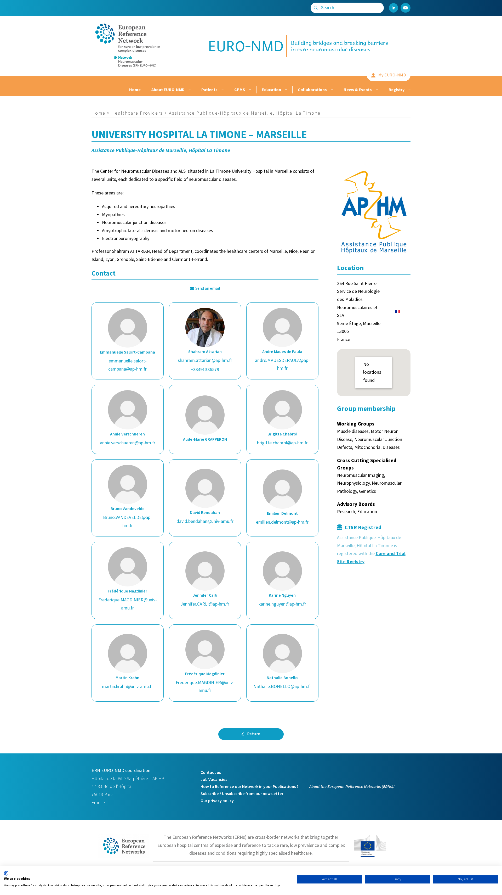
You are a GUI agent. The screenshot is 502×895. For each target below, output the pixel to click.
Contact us (211, 772)
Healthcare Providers (137, 113)
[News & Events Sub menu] (376, 90)
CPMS (239, 90)
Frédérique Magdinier (127, 591)
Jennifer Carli (205, 595)
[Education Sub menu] (285, 90)
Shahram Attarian (205, 352)
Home (135, 90)
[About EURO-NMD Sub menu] (189, 90)
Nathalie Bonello (282, 678)
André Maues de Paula (282, 352)
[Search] (316, 8)
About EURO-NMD (168, 90)
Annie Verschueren (127, 434)
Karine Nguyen (282, 595)
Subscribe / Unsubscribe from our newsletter (242, 794)
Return (253, 734)
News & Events (358, 90)
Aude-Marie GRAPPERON (205, 439)
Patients (209, 90)
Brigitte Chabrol (282, 434)
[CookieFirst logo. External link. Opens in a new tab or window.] (6, 873)
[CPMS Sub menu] (249, 90)
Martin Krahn (127, 678)
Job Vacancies (214, 779)
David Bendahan (205, 513)
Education (271, 90)
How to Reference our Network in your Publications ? (250, 787)
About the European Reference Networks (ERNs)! (352, 787)
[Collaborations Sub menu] (331, 90)
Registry (396, 90)
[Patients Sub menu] (222, 90)
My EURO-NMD (392, 75)
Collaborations (312, 90)
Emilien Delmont (282, 513)
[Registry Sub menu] (408, 90)
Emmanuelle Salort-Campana (127, 352)
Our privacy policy (217, 801)
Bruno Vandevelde (128, 509)
